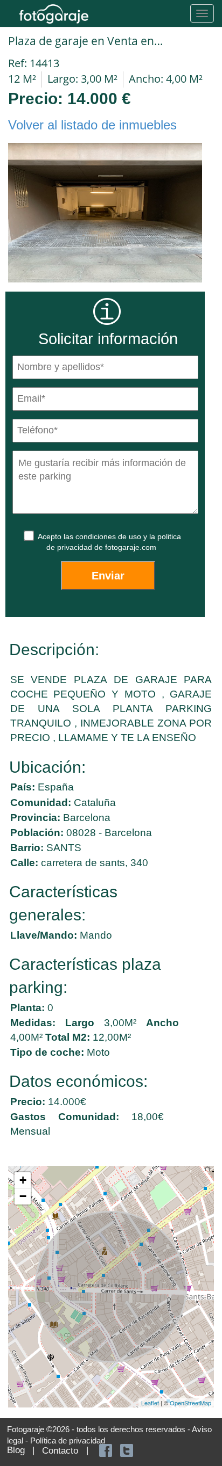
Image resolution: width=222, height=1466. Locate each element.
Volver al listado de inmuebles (92, 125)
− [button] (22, 1196)
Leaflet (150, 1402)
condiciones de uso (109, 536)
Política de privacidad (67, 1440)
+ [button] (22, 1180)
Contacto (60, 1451)
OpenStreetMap (190, 1402)
